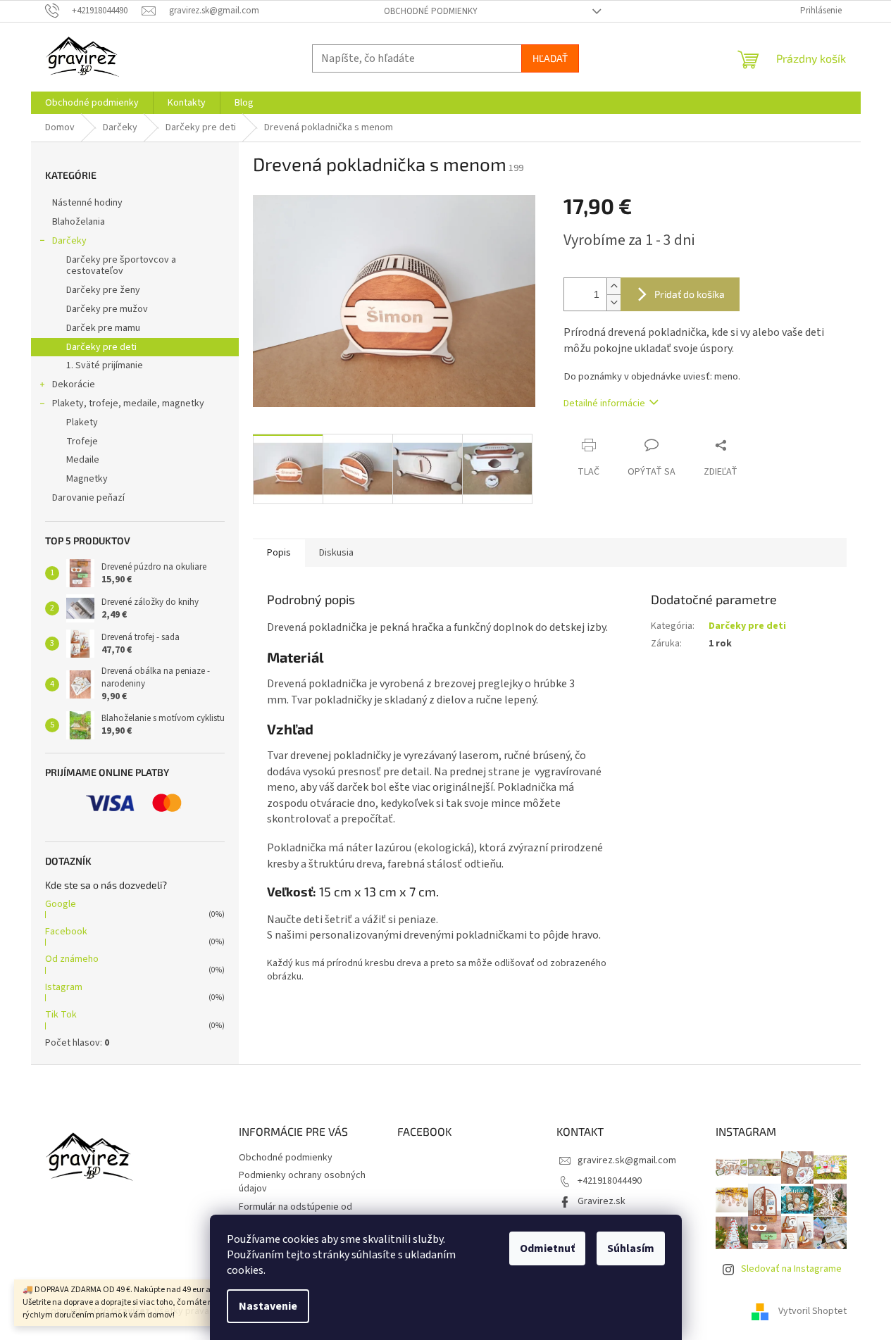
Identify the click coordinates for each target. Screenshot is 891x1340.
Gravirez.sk (601, 1201)
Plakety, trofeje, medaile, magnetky (128, 403)
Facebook (66, 932)
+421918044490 (610, 1181)
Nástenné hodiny (87, 203)
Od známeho (72, 959)
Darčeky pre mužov (107, 309)
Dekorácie (73, 384)
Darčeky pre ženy (103, 290)
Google (60, 904)
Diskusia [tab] (336, 553)
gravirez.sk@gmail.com (627, 1160)
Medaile (82, 460)
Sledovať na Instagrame (791, 1269)
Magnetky (87, 479)
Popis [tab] (279, 553)
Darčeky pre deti (101, 347)
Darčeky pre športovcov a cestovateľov (121, 266)
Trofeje (82, 441)
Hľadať (550, 58)
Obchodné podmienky (431, 11)
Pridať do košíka (689, 294)
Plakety (82, 422)
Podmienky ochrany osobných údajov (302, 1182)
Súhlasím (630, 1248)
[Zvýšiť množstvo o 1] (613, 286)
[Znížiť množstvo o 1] (613, 302)
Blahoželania (78, 222)
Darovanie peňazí (88, 498)
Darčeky (69, 241)
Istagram (63, 987)
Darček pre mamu (103, 328)
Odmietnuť (547, 1248)
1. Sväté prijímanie (104, 365)
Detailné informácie (604, 403)
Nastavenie (268, 1306)
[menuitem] (92, 103)
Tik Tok (61, 1015)
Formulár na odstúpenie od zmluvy (295, 1213)
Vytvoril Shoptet (812, 1311)
